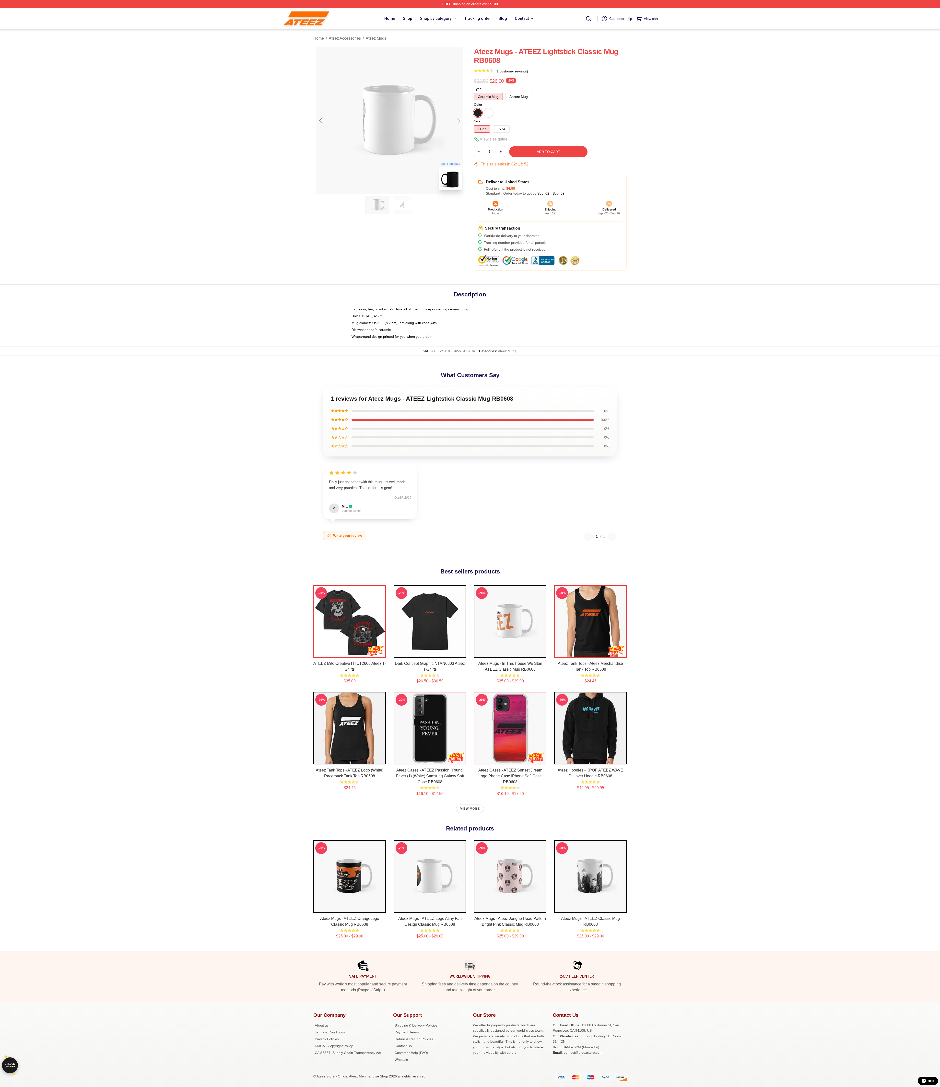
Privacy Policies (327, 1039)
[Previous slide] (321, 121)
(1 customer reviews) (511, 71)
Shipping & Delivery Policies (416, 1025)
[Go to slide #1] (377, 205)
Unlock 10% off (10, 1065)
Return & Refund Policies (414, 1039)
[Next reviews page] (612, 536)
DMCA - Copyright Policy (334, 1046)
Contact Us (403, 1046)
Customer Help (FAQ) (411, 1053)
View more (470, 808)
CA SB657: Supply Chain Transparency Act (348, 1053)
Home (318, 38)
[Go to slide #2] (402, 205)
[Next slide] (458, 121)
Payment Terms (407, 1032)
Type (478, 89)
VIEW (349, 653)
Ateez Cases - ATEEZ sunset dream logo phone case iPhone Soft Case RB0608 (510, 776)
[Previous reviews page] (588, 536)
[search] (588, 18)
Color (478, 104)
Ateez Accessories (345, 38)
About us (322, 1025)
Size (477, 121)
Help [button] (931, 1081)
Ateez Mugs (376, 38)
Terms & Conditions (330, 1032)
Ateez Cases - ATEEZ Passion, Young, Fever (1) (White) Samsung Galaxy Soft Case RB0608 (430, 776)
